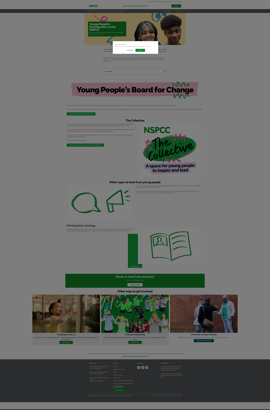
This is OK (140, 50)
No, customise (130, 50)
